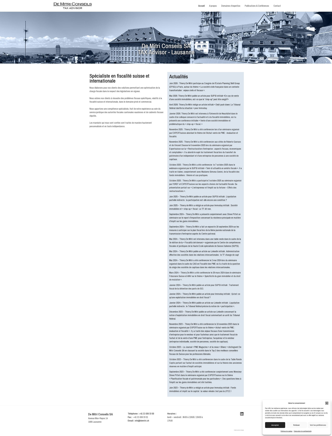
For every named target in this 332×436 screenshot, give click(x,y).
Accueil (201, 5)
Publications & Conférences (257, 5)
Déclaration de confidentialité (302, 431)
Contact (277, 5)
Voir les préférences (318, 425)
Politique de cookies (286, 431)
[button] (327, 403)
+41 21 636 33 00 (146, 413)
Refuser (296, 425)
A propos (213, 5)
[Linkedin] (242, 414)
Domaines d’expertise (230, 5)
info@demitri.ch (142, 420)
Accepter (275, 425)
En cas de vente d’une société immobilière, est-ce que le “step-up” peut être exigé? (204, 97)
